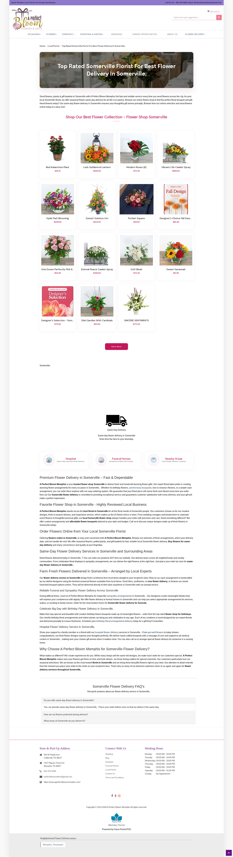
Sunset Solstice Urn (97, 218)
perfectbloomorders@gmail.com (58, 776)
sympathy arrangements (119, 596)
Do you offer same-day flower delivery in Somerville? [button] (69, 700)
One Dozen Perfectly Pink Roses (57, 269)
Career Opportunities (144, 34)
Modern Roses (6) (136, 167)
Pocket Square (136, 218)
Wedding (109, 754)
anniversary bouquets (140, 488)
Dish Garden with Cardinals (97, 320)
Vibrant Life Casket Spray (176, 167)
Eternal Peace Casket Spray (97, 269)
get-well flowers (156, 632)
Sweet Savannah (175, 269)
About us (172, 34)
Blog (107, 758)
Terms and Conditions (114, 777)
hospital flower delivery (107, 632)
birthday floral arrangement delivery (114, 621)
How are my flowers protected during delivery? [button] (66, 714)
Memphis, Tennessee (53, 845)
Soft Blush (136, 269)
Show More (116, 346)
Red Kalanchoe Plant (57, 167)
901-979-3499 (50, 771)
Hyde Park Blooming (57, 218)
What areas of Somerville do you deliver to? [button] (64, 721)
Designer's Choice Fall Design (176, 218)
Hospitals (109, 762)
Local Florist (53, 46)
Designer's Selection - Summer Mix (57, 320)
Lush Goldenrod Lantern (97, 167)
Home (42, 46)
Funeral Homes (112, 766)
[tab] (118, 700)
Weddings (116, 34)
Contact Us (110, 774)
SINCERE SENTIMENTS (136, 320)
